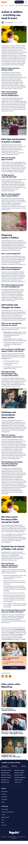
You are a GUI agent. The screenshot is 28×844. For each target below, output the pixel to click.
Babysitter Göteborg (19, 770)
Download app (19, 2)
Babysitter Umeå (18, 779)
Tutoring (3, 794)
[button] (26, 2)
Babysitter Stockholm (6, 770)
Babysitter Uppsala (19, 772)
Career (3, 814)
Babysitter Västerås (6, 775)
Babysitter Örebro (19, 775)
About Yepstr (4, 809)
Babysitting (4, 791)
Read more (14, 667)
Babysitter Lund (5, 779)
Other (2, 802)
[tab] (4, 766)
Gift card (3, 825)
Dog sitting (4, 799)
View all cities (18, 782)
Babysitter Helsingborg (20, 777)
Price (2, 822)
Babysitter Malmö (5, 772)
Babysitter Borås (5, 782)
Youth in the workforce (7, 812)
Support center (5, 817)
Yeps (2, 820)
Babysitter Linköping (6, 777)
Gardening (4, 797)
